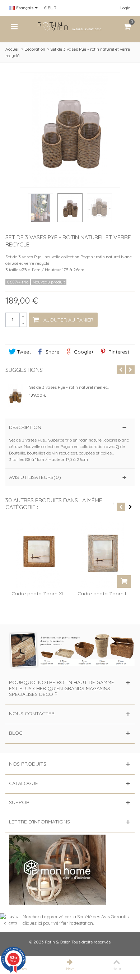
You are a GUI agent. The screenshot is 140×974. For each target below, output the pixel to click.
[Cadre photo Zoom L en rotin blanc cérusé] (102, 554)
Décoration (34, 49)
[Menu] (14, 26)
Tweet (23, 351)
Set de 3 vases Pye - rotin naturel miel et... (69, 387)
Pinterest (118, 351)
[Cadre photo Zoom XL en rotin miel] (37, 554)
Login (125, 7)
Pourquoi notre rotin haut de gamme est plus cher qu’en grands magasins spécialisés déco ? (61, 688)
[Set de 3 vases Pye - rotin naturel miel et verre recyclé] (15, 395)
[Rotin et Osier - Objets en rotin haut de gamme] (70, 26)
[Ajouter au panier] (124, 581)
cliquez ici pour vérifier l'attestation (58, 923)
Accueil (12, 49)
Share (51, 351)
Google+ (83, 351)
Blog (16, 733)
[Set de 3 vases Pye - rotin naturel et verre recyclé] (40, 207)
